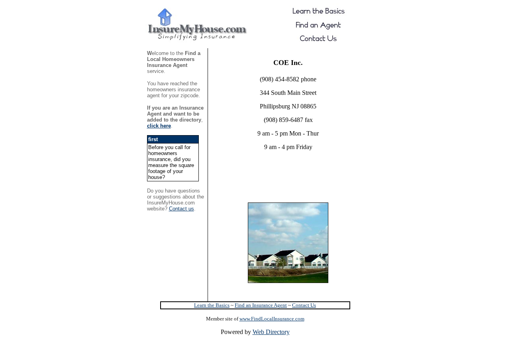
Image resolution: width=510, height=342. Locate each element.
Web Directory (271, 331)
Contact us (181, 209)
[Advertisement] (287, 169)
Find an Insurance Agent (261, 305)
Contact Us (304, 305)
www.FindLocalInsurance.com (271, 319)
